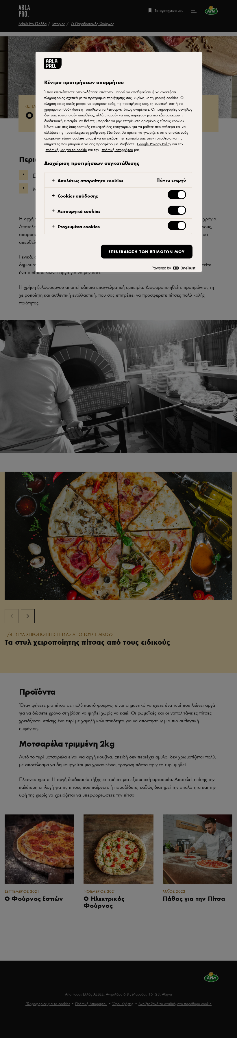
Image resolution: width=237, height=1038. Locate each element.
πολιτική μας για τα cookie (66, 149)
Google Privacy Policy (154, 143)
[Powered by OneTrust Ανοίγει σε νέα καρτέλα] (173, 268)
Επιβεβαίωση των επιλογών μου (146, 251)
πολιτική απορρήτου (117, 149)
